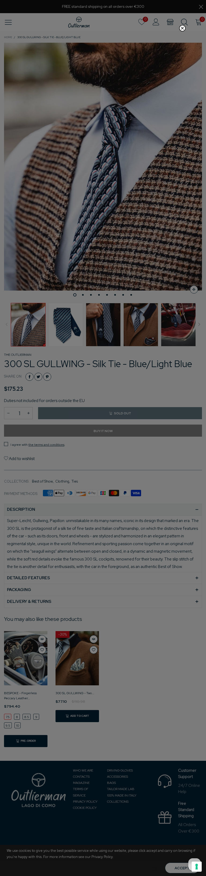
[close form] (182, 28)
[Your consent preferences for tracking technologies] (197, 866)
